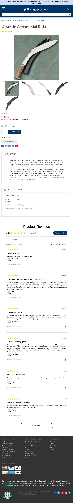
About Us (28, 443)
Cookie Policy (6, 455)
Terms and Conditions (8, 445)
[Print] (9, 146)
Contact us (5, 457)
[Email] (6, 146)
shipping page (7, 485)
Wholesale (28, 449)
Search (68, 15)
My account (53, 441)
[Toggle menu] (3, 9)
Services (4, 125)
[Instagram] (69, 492)
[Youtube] (62, 492)
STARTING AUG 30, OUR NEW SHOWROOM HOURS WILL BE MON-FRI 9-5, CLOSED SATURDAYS (36, 2)
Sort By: (53, 244)
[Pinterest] (16, 146)
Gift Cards (28, 447)
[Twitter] (13, 146)
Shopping (70, 9)
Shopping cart (54, 447)
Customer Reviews (7, 443)
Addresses (53, 445)
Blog (26, 457)
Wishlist (52, 449)
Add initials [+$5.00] (8, 126)
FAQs (3, 441)
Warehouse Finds (30, 445)
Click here (51, 177)
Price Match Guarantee (8, 451)
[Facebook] (2, 146)
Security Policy (29, 453)
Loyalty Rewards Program (32, 441)
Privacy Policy (29, 451)
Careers (4, 459)
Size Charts (5, 453)
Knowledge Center (30, 455)
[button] (36, 119)
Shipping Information (8, 449)
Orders (52, 443)
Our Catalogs (29, 459)
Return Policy (5, 447)
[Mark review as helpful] (65, 264)
